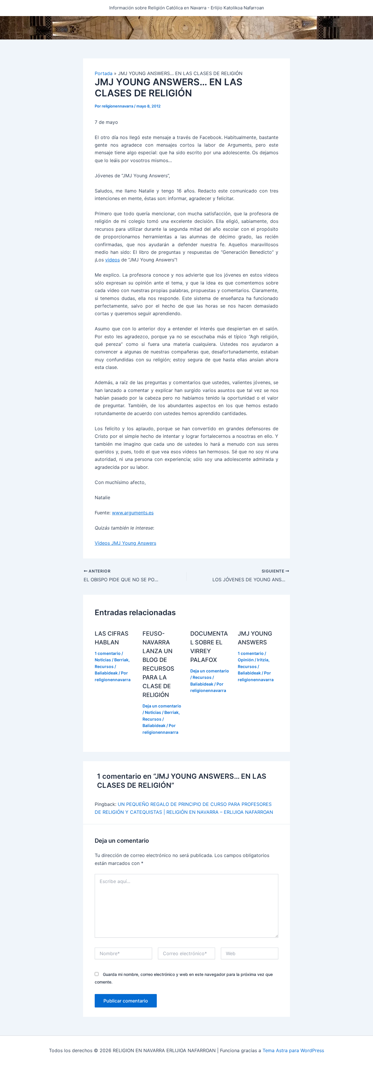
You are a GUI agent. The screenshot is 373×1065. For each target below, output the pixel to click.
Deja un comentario (161, 705)
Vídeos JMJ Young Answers (125, 543)
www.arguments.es (133, 513)
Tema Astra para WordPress (293, 1050)
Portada (103, 73)
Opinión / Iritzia (253, 659)
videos (112, 260)
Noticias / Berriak (112, 659)
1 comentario (108, 653)
